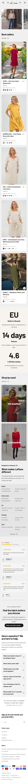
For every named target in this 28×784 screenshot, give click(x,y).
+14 (15, 89)
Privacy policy (14, 775)
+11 (15, 142)
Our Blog (4, 731)
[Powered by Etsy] (23, 549)
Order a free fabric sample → (14, 625)
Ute (7, 594)
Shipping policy (16, 777)
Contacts (4, 735)
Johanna (8, 576)
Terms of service (6, 777)
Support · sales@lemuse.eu (7, 739)
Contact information (7, 779)
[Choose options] (24, 77)
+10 (15, 195)
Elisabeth (8, 559)
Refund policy (5, 775)
